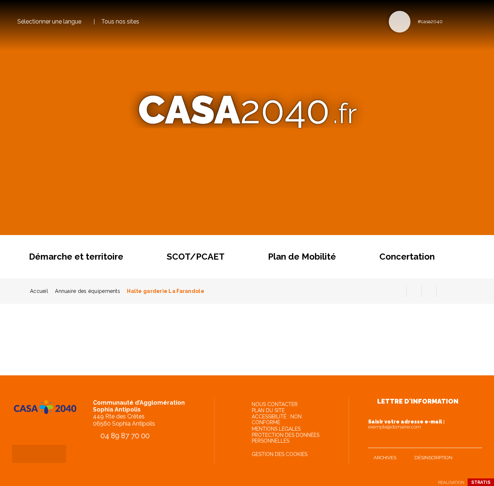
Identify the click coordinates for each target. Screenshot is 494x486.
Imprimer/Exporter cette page (399, 291)
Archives (385, 457)
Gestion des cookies (279, 454)
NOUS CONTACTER (275, 404)
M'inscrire (475, 441)
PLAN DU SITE (268, 410)
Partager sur (443, 291)
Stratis (480, 482)
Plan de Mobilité (302, 256)
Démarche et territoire (76, 256)
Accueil (39, 291)
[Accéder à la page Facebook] (450, 21)
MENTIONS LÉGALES (276, 429)
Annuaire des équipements (87, 291)
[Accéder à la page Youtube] (474, 21)
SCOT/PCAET (196, 256)
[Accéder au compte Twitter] (462, 21)
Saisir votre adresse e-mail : (406, 424)
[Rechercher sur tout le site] (399, 22)
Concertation (407, 256)
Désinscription (433, 457)
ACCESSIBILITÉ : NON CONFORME (277, 419)
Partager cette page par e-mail (429, 291)
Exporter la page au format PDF (414, 291)
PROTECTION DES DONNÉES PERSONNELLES (285, 438)
